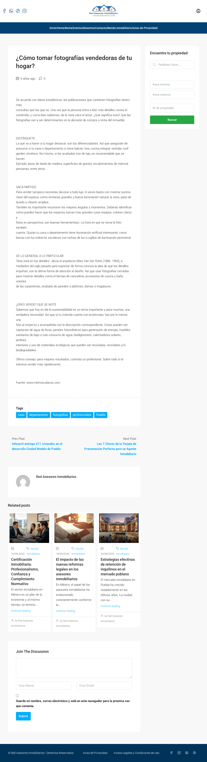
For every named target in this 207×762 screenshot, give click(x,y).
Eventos (78, 28)
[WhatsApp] (187, 753)
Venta (60, 28)
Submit (23, 716)
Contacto (101, 28)
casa (21, 415)
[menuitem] (198, 11)
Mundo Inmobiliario (119, 28)
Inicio (53, 28)
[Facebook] (172, 753)
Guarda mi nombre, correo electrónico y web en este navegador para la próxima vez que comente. (73, 703)
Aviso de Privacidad (144, 28)
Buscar (172, 120)
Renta (68, 28)
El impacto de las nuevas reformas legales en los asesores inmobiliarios (70, 569)
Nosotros (89, 28)
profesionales (82, 415)
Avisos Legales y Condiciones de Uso (136, 753)
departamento (38, 415)
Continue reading (20, 610)
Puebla (100, 415)
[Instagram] (180, 753)
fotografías (60, 415)
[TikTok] (195, 753)
